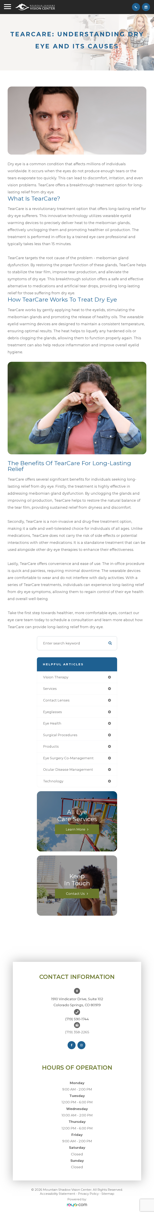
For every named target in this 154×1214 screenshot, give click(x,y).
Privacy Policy (88, 1194)
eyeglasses (52, 712)
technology (53, 781)
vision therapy (55, 677)
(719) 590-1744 (77, 1019)
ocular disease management (68, 770)
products (51, 746)
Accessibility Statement (57, 1194)
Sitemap (107, 1194)
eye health (52, 723)
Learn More (75, 829)
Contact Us (75, 893)
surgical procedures (60, 735)
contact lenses (56, 700)
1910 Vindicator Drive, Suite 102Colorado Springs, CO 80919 (77, 1002)
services (50, 689)
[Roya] (77, 1205)
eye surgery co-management (68, 758)
